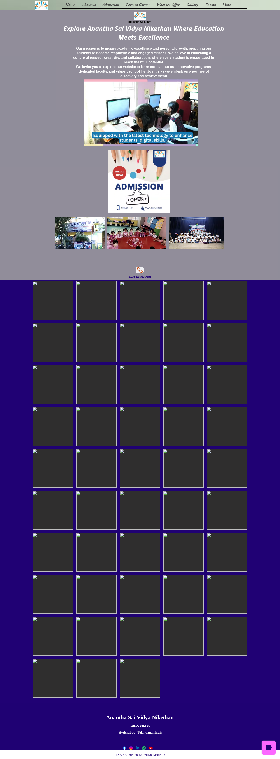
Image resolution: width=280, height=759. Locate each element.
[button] (192, 141)
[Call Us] (140, 270)
